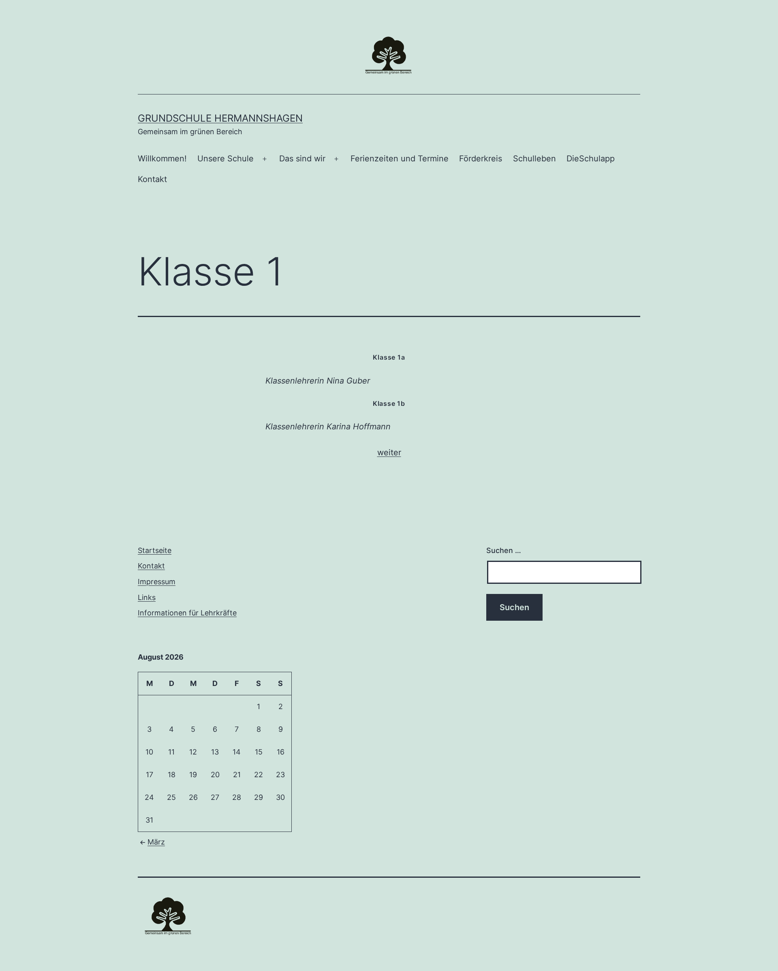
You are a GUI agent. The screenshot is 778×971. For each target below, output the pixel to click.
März (156, 842)
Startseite (154, 550)
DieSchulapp (590, 158)
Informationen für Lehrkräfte (187, 613)
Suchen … (503, 550)
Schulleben (534, 158)
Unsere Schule (225, 158)
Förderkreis (480, 158)
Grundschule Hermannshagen (220, 118)
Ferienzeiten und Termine (400, 158)
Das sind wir (302, 158)
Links (147, 597)
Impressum (156, 581)
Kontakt (152, 179)
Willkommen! (162, 158)
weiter (389, 452)
